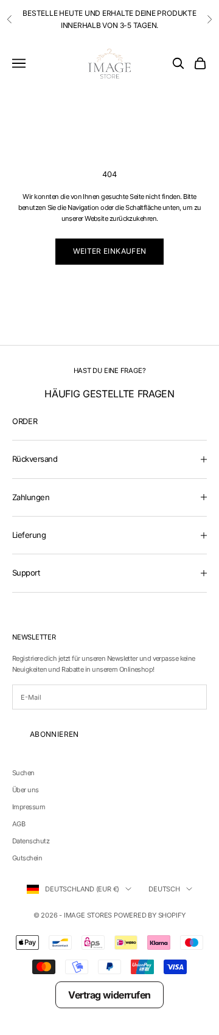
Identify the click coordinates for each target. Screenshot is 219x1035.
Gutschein (27, 858)
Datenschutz (30, 841)
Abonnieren (54, 734)
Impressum (28, 807)
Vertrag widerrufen (109, 995)
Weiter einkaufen (110, 251)
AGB (18, 824)
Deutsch (163, 889)
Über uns (25, 790)
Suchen (23, 772)
